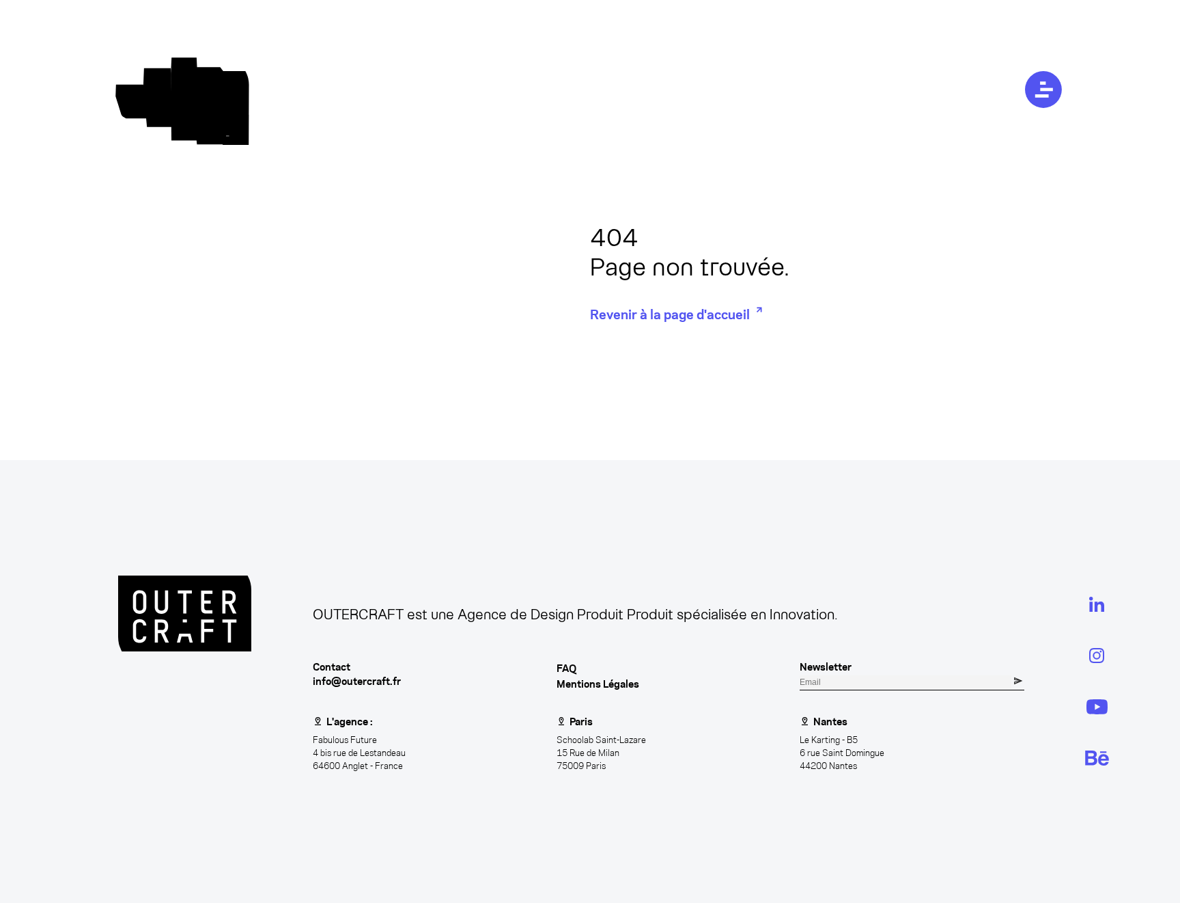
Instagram (1097, 655)
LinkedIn (1093, 604)
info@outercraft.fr (357, 681)
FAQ (566, 668)
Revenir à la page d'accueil (670, 314)
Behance (1093, 758)
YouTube (1093, 706)
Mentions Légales (598, 684)
